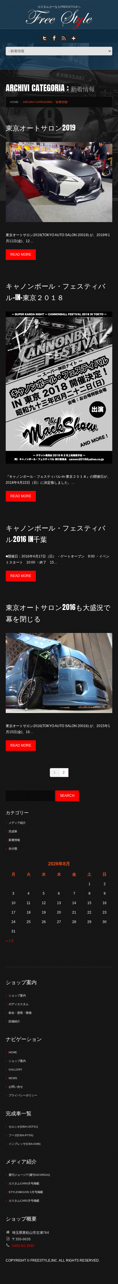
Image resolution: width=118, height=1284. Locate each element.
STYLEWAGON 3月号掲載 (26, 1192)
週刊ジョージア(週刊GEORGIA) (29, 1174)
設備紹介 (14, 1021)
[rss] (64, 38)
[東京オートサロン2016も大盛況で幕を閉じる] (59, 673)
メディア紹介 (17, 822)
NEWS (13, 1078)
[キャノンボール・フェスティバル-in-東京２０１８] (59, 388)
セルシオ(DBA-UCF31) (23, 1126)
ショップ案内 (17, 995)
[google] (73, 38)
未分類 (13, 848)
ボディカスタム (19, 1004)
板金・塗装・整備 (20, 1012)
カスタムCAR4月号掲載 (24, 1183)
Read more (20, 254)
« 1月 (10, 941)
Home (14, 102)
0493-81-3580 (23, 1246)
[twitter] (44, 38)
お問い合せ (16, 1086)
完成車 (13, 831)
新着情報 (14, 840)
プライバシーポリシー (23, 1095)
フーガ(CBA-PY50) (21, 1135)
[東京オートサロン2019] (59, 182)
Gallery (15, 1069)
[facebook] (54, 38)
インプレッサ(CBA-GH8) (24, 1143)
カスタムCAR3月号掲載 (24, 1200)
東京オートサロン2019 (41, 128)
